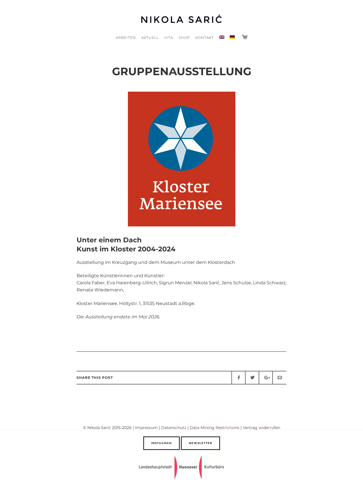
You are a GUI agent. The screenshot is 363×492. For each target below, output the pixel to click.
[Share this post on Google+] (266, 377)
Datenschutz (173, 427)
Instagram (161, 443)
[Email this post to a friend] (279, 377)
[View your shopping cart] (244, 37)
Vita (168, 37)
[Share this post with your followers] (252, 377)
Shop (184, 37)
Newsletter (200, 443)
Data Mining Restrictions (214, 427)
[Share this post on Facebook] (238, 377)
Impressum (146, 427)
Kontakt (204, 37)
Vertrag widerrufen (261, 427)
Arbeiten (126, 37)
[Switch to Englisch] (221, 37)
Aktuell (150, 37)
